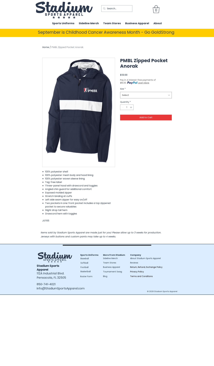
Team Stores (109, 262)
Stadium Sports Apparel (48, 268)
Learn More (143, 82)
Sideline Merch (110, 258)
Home (45, 47)
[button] (156, 9)
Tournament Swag (112, 271)
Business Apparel (111, 267)
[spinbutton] (126, 107)
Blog (105, 276)
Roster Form (86, 276)
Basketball (86, 271)
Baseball (85, 258)
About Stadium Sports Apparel (145, 258)
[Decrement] (122, 107)
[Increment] (131, 107)
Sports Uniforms (89, 255)
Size (123, 88)
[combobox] (146, 95)
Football (85, 267)
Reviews (134, 262)
